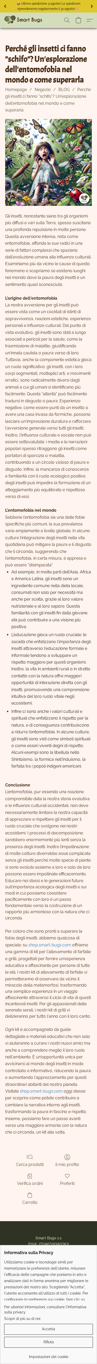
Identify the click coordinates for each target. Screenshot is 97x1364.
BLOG (64, 89)
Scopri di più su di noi (22, 1319)
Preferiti (67, 1183)
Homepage (16, 89)
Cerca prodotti (30, 1164)
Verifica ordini (30, 1183)
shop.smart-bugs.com (49, 945)
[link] (48, 1355)
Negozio (43, 89)
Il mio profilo (67, 1164)
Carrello (30, 1202)
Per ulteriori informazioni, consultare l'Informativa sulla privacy (45, 1309)
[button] (24, 20)
